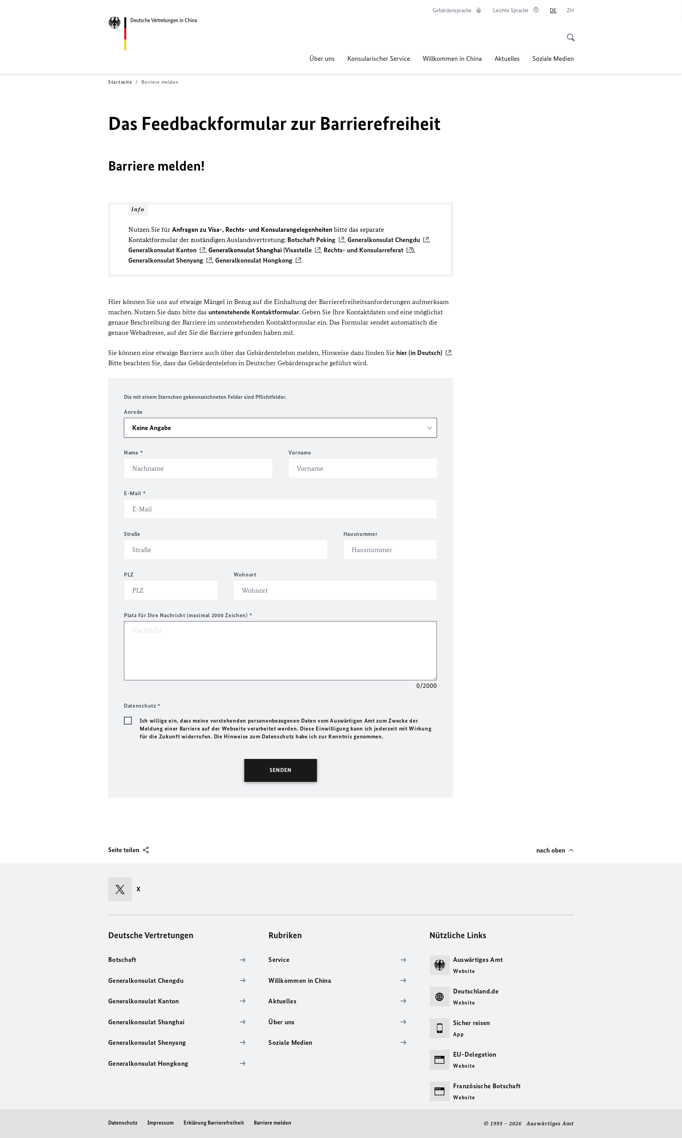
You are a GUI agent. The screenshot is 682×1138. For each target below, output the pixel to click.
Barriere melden (272, 1122)
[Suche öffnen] (568, 33)
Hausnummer (360, 534)
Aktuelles (507, 58)
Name (133, 452)
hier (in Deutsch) (419, 353)
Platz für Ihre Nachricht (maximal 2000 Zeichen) (188, 615)
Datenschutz (122, 1122)
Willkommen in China (452, 58)
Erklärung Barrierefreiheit (214, 1122)
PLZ (129, 574)
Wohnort (245, 574)
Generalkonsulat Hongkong (253, 260)
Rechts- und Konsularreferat (363, 250)
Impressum (160, 1122)
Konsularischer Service (378, 58)
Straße (132, 534)
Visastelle (298, 250)
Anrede (133, 412)
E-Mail (135, 493)
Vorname (300, 452)
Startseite (120, 82)
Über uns (322, 58)
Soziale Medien (553, 58)
